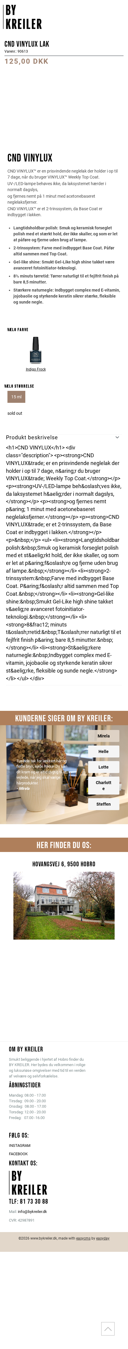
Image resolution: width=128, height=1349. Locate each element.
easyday (103, 1238)
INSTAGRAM (19, 1145)
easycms (83, 1238)
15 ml (16, 396)
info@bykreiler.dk (32, 1211)
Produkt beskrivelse (32, 437)
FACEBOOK (18, 1154)
